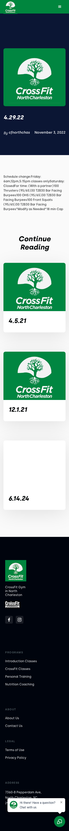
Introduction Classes (21, 661)
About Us (12, 718)
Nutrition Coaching (19, 684)
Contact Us (13, 726)
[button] (60, 7)
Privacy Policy (15, 758)
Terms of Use (14, 750)
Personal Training (18, 676)
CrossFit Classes (17, 669)
